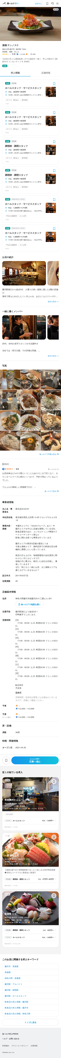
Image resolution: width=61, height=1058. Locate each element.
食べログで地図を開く (31, 604)
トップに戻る (30, 1022)
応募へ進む (35, 760)
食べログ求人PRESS (10, 1034)
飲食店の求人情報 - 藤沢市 (16, 1007)
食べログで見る (50, 491)
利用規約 (5, 1045)
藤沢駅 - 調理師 (11, 989)
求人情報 (15, 72)
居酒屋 (8, 972)
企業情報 (34, 1045)
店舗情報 (45, 72)
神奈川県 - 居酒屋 (12, 978)
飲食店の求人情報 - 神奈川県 (17, 1013)
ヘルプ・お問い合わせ (10, 1038)
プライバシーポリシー (19, 1045)
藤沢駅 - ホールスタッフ (15, 995)
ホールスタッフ (19, 820)
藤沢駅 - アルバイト (13, 984)
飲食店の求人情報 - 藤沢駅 (16, 1001)
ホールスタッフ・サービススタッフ (23, 88)
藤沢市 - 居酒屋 (11, 966)
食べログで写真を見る (47, 454)
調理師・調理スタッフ (16, 146)
